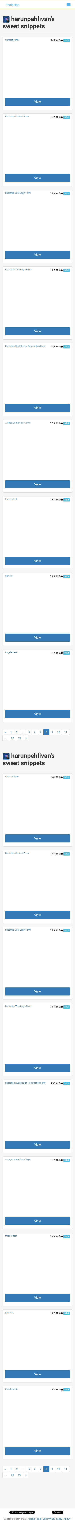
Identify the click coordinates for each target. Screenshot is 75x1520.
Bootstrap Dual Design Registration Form (25, 346)
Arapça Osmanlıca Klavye (18, 422)
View (37, 101)
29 (19, 738)
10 (58, 732)
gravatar (9, 575)
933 (53, 346)
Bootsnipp (12, 4)
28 (12, 738)
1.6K (53, 499)
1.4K (53, 117)
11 (65, 732)
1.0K (53, 193)
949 (53, 40)
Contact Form (12, 40)
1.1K (53, 423)
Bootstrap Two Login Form (18, 269)
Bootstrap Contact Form (17, 116)
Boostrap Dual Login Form (18, 193)
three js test (11, 499)
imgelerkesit (11, 652)
